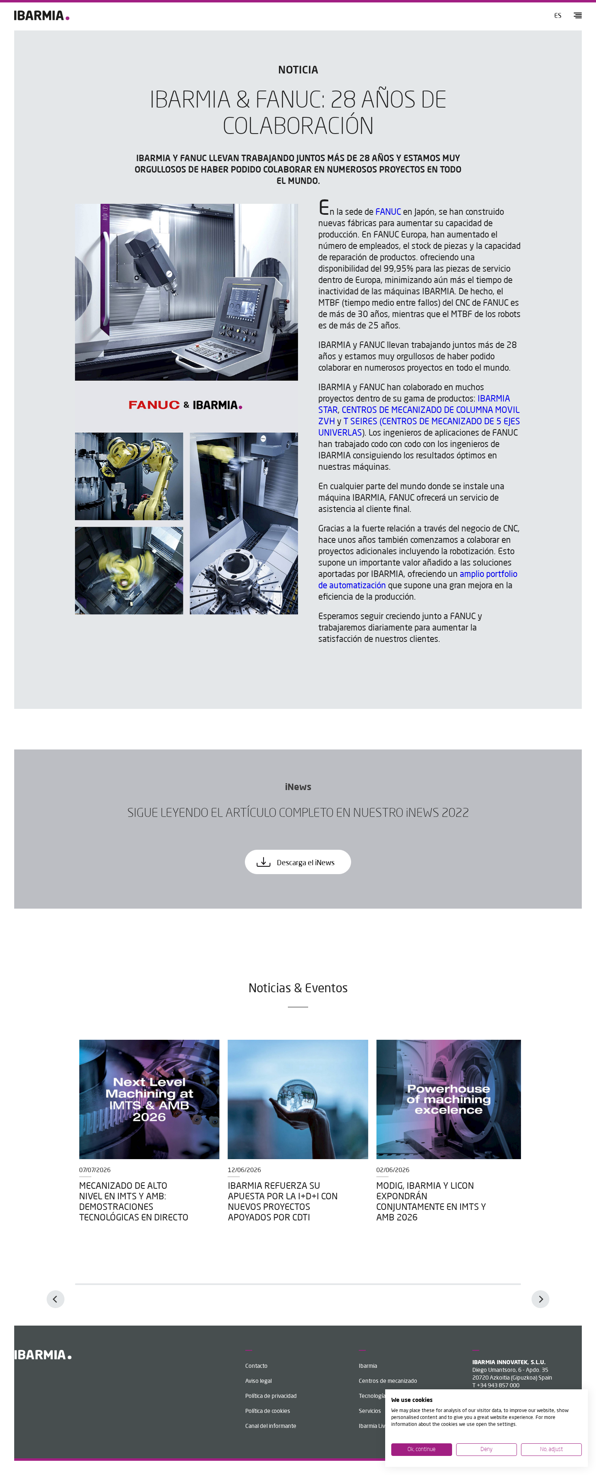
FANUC (388, 212)
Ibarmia (368, 1366)
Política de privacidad (271, 1396)
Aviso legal (258, 1381)
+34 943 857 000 (498, 1386)
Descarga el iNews (304, 863)
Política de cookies (267, 1411)
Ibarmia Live (373, 1426)
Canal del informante (270, 1426)
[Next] (540, 1299)
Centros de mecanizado (388, 1381)
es (558, 16)
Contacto (256, 1366)
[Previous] (55, 1299)
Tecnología (372, 1396)
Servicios (370, 1411)
